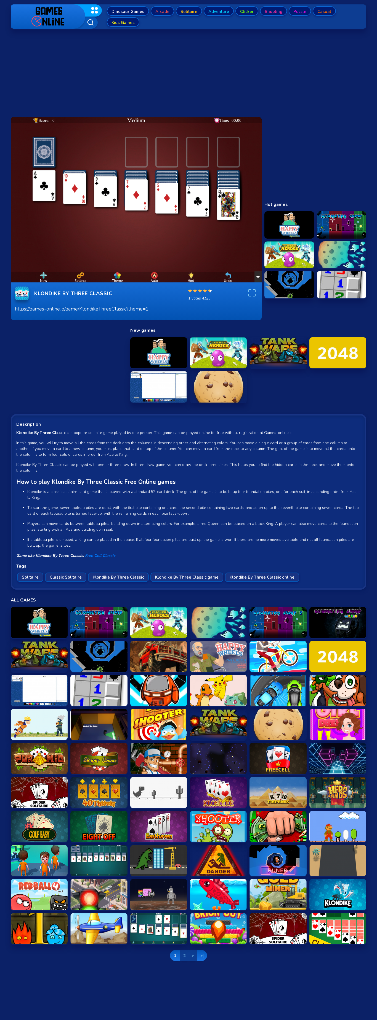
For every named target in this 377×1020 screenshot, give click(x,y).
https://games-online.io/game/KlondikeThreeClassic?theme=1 (82, 309)
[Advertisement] (188, 74)
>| (202, 955)
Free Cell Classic (100, 555)
